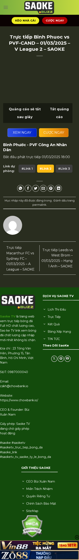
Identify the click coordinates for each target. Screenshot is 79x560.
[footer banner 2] (39, 555)
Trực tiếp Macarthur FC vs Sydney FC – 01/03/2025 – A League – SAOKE (20, 258)
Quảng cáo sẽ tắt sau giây (25, 113)
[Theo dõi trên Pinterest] (61, 359)
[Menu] (5, 7)
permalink (39, 204)
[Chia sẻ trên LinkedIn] (58, 188)
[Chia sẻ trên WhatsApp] (20, 188)
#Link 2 (45, 169)
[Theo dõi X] (54, 359)
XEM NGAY (22, 133)
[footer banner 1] (39, 545)
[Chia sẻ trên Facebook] (28, 188)
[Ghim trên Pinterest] (50, 188)
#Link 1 (27, 169)
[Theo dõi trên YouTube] (67, 359)
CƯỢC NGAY (53, 133)
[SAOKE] (39, 7)
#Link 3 (64, 169)
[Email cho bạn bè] (43, 188)
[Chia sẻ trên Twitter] (35, 188)
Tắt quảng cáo (59, 113)
